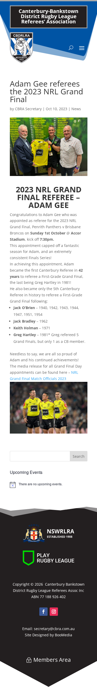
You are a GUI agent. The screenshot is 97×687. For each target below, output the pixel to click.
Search (79, 456)
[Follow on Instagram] (54, 611)
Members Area (52, 659)
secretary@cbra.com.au (54, 628)
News (76, 108)
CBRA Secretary (28, 108)
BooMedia (63, 634)
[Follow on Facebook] (43, 611)
